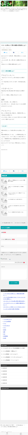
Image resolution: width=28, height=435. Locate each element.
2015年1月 (4, 383)
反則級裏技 (5, 336)
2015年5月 (4, 371)
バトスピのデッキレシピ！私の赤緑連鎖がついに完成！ (13, 348)
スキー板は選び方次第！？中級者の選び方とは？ (8, 222)
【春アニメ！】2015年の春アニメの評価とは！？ (16, 187)
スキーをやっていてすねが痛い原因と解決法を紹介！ (21, 222)
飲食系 (4, 329)
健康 (4, 331)
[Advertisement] (14, 27)
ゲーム (4, 323)
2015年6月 (4, 368)
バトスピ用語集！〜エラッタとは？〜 (10, 354)
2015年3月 (4, 377)
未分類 (4, 338)
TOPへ (21, 434)
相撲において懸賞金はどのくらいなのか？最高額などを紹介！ (16, 181)
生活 (4, 334)
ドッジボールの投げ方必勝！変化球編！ (11, 309)
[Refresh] (10, 259)
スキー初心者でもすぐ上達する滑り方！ (15, 199)
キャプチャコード (19, 262)
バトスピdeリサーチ (7, 319)
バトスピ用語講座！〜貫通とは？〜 (9, 351)
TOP (8, 425)
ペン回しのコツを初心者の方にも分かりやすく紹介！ (16, 206)
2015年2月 (4, 380)
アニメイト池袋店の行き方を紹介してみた (16, 212)
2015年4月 (4, 374)
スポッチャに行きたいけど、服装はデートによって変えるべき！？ (16, 193)
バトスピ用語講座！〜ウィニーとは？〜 (10, 360)
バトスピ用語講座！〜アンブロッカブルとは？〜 (12, 357)
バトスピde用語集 (7, 321)
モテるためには (4, 49)
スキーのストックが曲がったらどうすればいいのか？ (14, 306)
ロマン (10, 49)
